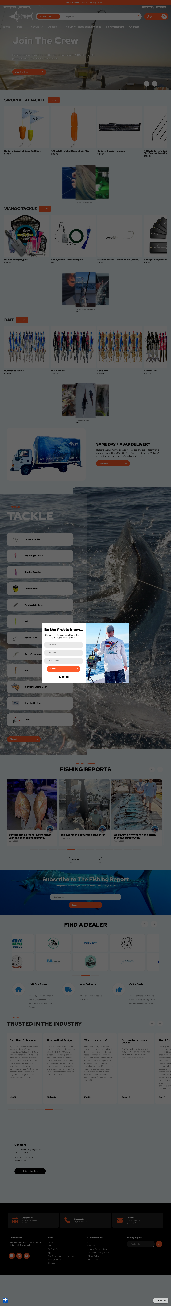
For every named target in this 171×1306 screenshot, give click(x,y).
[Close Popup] (126, 625)
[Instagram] (63, 677)
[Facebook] (60, 677)
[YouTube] (67, 677)
